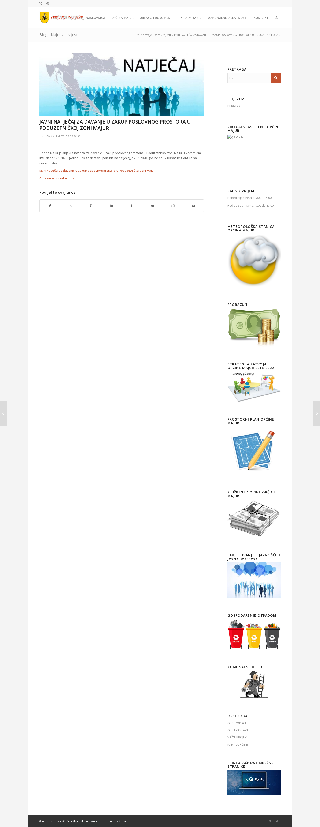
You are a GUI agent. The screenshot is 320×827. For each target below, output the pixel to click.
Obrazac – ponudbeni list (57, 178)
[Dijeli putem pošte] (193, 206)
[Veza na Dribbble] (47, 3)
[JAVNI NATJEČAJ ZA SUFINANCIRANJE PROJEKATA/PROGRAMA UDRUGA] (3, 413)
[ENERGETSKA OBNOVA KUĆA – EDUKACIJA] (316, 413)
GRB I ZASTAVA (238, 730)
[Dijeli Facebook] (50, 206)
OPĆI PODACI (236, 723)
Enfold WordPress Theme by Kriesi (104, 821)
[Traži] (276, 17)
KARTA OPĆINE (237, 744)
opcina (76, 135)
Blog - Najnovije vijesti (58, 34)
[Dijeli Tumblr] (132, 206)
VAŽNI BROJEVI (237, 737)
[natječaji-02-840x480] (121, 84)
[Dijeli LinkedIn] (111, 206)
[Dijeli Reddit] (173, 206)
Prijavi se (233, 105)
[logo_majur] (61, 17)
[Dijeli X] (70, 206)
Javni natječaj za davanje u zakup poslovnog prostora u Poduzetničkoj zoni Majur (97, 170)
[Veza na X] (40, 3)
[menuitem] (95, 17)
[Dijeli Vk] (152, 206)
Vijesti (61, 135)
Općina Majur (71, 821)
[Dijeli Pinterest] (91, 206)
